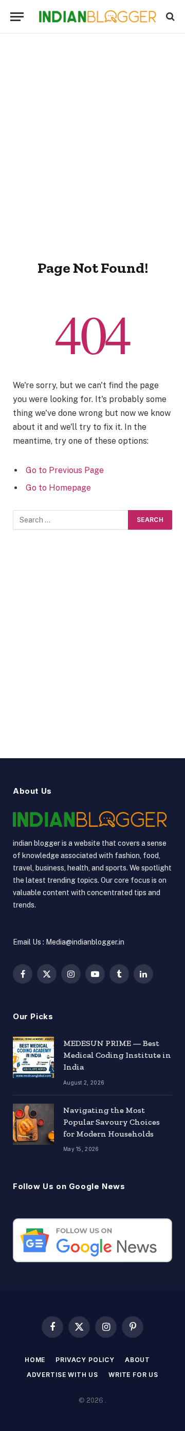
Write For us (133, 1374)
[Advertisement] (92, 144)
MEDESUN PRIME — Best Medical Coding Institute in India (117, 1055)
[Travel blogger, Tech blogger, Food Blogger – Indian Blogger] (97, 17)
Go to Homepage (58, 488)
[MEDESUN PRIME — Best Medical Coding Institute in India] (33, 1057)
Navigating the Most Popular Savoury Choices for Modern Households (111, 1122)
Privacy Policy (85, 1360)
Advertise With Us (62, 1374)
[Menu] (17, 16)
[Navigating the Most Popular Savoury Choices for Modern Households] (33, 1124)
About (137, 1360)
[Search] (169, 16)
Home (35, 1360)
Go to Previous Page (65, 470)
